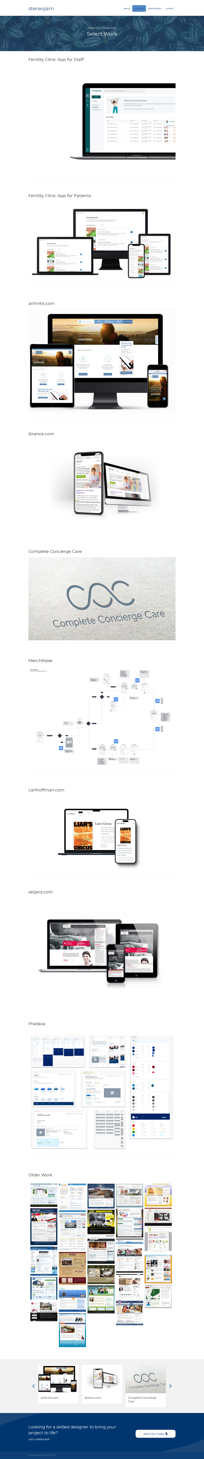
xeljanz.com (40, 891)
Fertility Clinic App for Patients (59, 195)
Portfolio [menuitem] (139, 8)
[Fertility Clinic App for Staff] (102, 120)
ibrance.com (41, 433)
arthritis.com (41, 303)
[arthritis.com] (102, 361)
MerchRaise (40, 660)
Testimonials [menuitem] (154, 8)
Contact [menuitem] (169, 8)
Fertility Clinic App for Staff (56, 59)
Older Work (40, 1175)
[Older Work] (102, 1265)
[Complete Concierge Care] (102, 598)
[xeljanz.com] (102, 950)
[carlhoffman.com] (102, 833)
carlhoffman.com (46, 790)
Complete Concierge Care (55, 551)
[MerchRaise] (102, 717)
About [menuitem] (127, 8)
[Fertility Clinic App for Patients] (102, 242)
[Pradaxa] (102, 1091)
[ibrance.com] (102, 485)
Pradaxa (36, 1023)
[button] (33, 1386)
